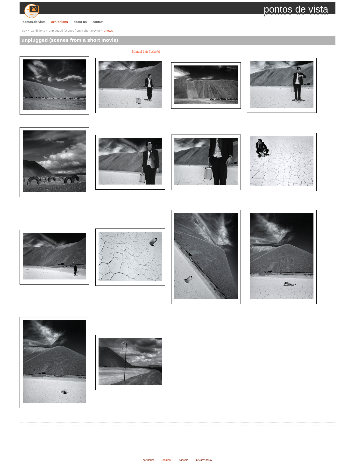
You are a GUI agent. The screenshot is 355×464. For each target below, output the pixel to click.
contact (97, 22)
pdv (24, 30)
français (183, 459)
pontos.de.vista (33, 22)
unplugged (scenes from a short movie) (74, 30)
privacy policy (204, 459)
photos (108, 30)
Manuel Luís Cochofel (146, 51)
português (149, 459)
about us (80, 22)
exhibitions (59, 22)
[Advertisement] (111, 438)
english (167, 459)
